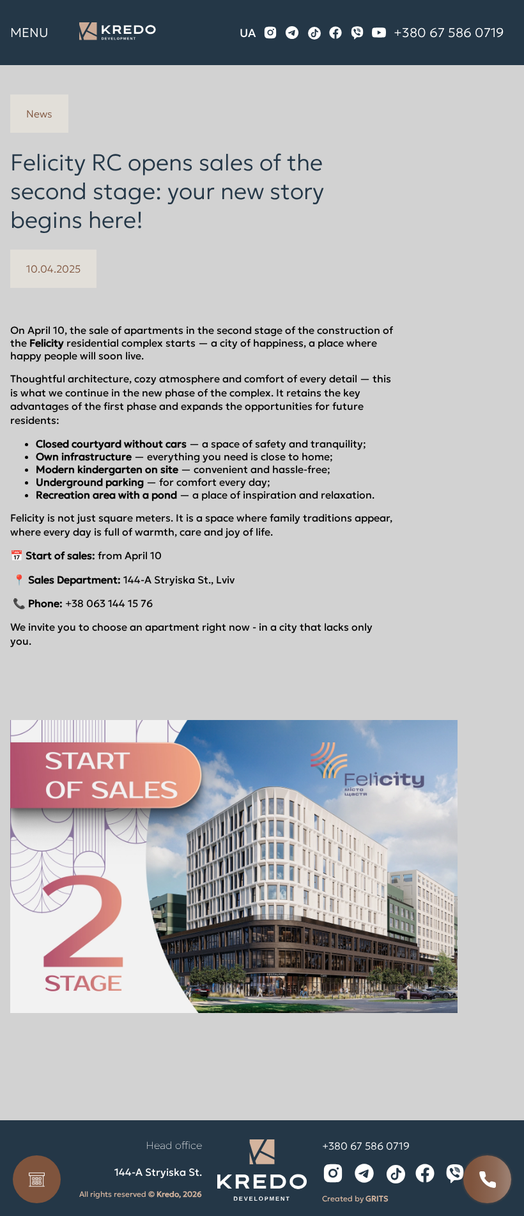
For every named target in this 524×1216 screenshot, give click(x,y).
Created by (355, 1198)
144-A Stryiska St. (158, 1172)
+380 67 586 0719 (449, 32)
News (39, 113)
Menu (29, 32)
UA (248, 33)
